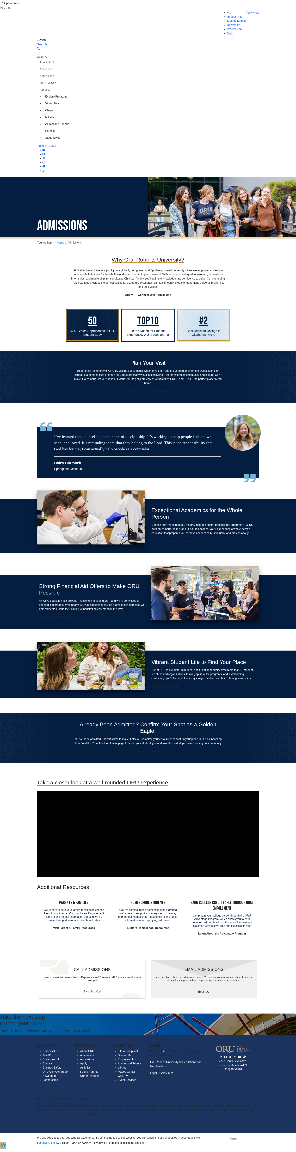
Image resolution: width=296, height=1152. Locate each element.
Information (85, 1045)
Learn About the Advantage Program (222, 933)
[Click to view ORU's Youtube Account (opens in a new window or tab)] (239, 1057)
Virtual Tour (52, 103)
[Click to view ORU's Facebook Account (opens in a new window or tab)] (225, 1057)
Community (122, 1045)
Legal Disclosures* (161, 1073)
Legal (155, 1045)
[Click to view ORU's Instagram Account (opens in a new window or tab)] (235, 1057)
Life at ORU (47, 82)
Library (122, 1067)
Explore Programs (56, 96)
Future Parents (89, 1071)
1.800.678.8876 (46, 145)
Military (49, 117)
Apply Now (252, 12)
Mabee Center (126, 1071)
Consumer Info (51, 1059)
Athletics (45, 89)
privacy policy (50, 1142)
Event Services (127, 1079)
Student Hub (52, 137)
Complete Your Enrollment (147, 751)
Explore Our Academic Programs (175, 541)
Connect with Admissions (154, 294)
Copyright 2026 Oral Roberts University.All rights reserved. (175, 1053)
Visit (229, 12)
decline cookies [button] (81, 1143)
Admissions (47, 76)
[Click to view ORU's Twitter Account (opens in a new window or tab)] (230, 1057)
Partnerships (50, 1079)
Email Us (203, 991)
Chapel (49, 110)
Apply (129, 294)
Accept (233, 1138)
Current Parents (89, 1075)
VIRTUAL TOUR (12, 1031)
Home (60, 242)
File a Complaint (128, 1051)
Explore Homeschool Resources (148, 928)
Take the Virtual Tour (156, 391)
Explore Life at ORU (166, 686)
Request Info (234, 16)
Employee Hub (127, 1059)
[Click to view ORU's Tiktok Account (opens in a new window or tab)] (244, 1057)
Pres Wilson (234, 29)
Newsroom (233, 24)
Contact (47, 1063)
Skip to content (11, 3)
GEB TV (123, 1075)
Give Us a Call (92, 991)
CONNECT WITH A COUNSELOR (48, 1031)
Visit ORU (129, 391)
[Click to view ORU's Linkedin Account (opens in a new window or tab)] (221, 1057)
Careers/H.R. (50, 1051)
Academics (46, 69)
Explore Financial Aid (55, 617)
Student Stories (236, 20)
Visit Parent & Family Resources (74, 928)
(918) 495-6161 (233, 1069)
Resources (46, 1045)
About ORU (47, 62)
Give (230, 33)
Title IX (46, 1055)
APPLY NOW (81, 1031)
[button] (3, 1144)
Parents (50, 130)
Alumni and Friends (57, 124)
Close (4, 8)
